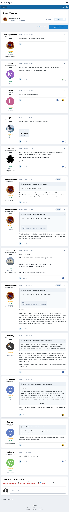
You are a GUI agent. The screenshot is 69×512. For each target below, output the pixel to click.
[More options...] (64, 35)
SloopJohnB (10, 250)
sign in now (42, 482)
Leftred (10, 91)
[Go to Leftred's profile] (10, 101)
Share (49, 19)
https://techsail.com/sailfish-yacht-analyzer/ (32, 272)
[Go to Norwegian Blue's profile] (5, 19)
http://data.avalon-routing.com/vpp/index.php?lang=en (35, 257)
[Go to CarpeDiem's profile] (10, 390)
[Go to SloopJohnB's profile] (10, 261)
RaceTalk (23, 20)
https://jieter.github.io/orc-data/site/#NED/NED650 (34, 157)
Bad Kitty (10, 336)
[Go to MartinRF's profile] (10, 159)
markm (10, 63)
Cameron (10, 422)
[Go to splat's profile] (10, 129)
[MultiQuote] (20, 44)
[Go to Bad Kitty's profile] (10, 346)
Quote (25, 44)
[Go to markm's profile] (10, 74)
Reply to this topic (58, 27)
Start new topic (41, 27)
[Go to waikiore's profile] (10, 463)
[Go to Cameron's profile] (10, 433)
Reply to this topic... (19, 491)
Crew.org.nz (7, 2)
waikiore (10, 452)
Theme (34, 505)
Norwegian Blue (15, 18)
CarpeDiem (10, 379)
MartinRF (10, 148)
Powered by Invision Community (34, 509)
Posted (26, 34)
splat (10, 118)
